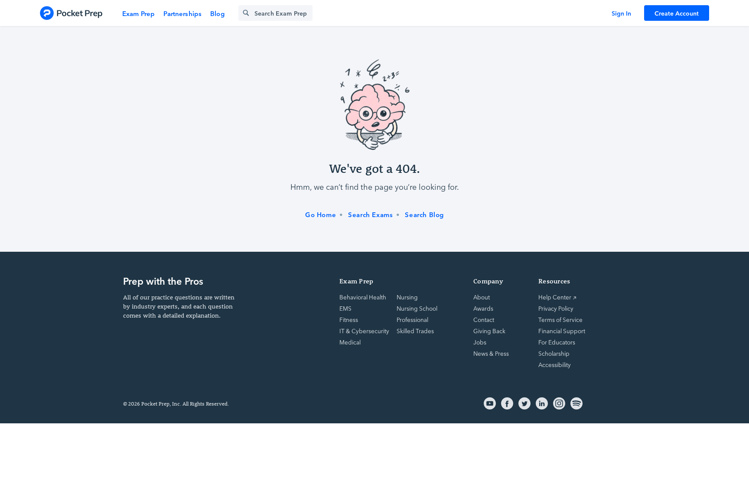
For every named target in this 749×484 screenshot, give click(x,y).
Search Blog (424, 214)
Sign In (621, 13)
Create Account (677, 13)
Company (488, 281)
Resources (554, 281)
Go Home (320, 214)
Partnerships (182, 13)
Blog (217, 13)
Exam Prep (138, 13)
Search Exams (370, 214)
